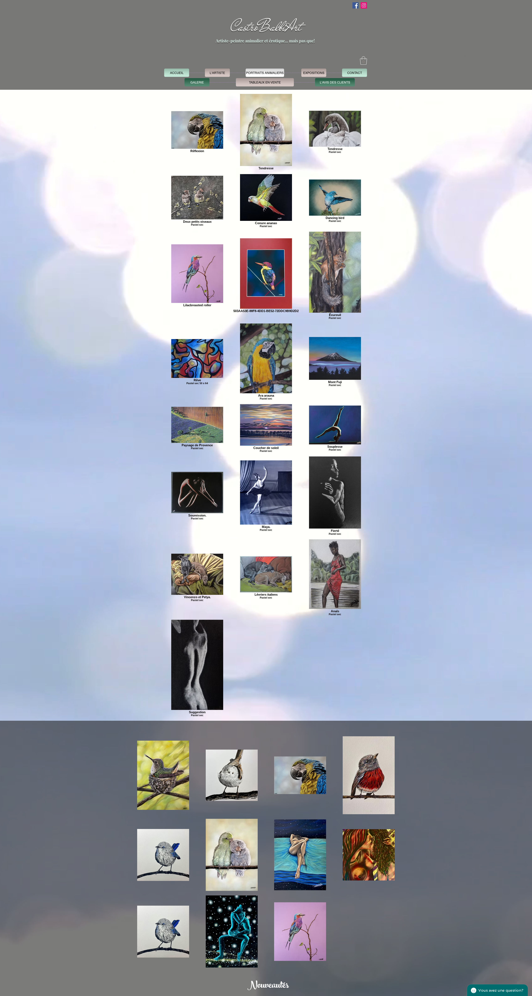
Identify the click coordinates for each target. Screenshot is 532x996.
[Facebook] (355, 5)
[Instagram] (364, 5)
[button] (363, 60)
